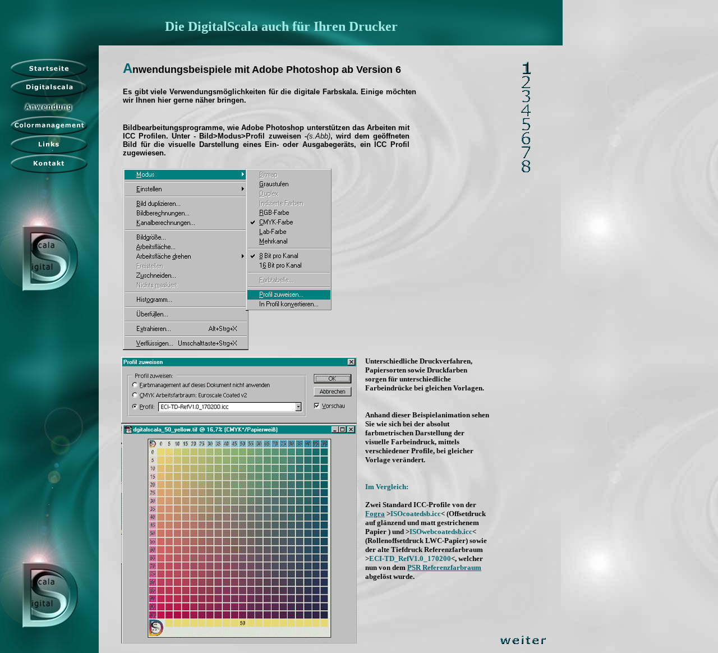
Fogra (375, 513)
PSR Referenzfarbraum (444, 567)
